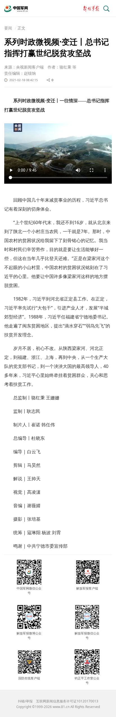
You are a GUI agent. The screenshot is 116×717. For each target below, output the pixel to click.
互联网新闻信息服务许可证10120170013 (67, 701)
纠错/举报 (25, 701)
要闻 (8, 28)
